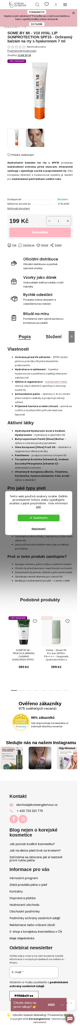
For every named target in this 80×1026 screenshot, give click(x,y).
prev (13, 640)
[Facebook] (13, 819)
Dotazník (36, 24)
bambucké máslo (56, 382)
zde (38, 507)
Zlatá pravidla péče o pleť (28, 885)
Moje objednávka (21, 938)
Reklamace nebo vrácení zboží (32, 925)
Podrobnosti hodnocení (21, 51)
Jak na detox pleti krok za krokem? (35, 850)
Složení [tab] (54, 336)
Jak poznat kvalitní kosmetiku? (32, 844)
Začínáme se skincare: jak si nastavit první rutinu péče (36, 859)
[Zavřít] (71, 1003)
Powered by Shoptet (60, 1015)
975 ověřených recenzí (37, 708)
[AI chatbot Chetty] (70, 1019)
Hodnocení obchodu (24, 905)
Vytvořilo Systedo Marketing (29, 1015)
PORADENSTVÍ (36, 12)
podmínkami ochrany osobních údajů (38, 984)
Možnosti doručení (18, 208)
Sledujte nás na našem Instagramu (41, 743)
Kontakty (16, 891)
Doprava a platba (22, 898)
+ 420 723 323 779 (30, 811)
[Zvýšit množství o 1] (68, 221)
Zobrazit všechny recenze (47, 726)
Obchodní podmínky (24, 911)
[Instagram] (23, 819)
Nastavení (39, 528)
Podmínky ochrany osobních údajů (34, 918)
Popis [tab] (25, 336)
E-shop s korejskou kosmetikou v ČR (35, 932)
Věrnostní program (23, 878)
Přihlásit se (24, 996)
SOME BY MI (24, 55)
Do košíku (40, 232)
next (63, 640)
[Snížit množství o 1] (49, 221)
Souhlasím (40, 517)
